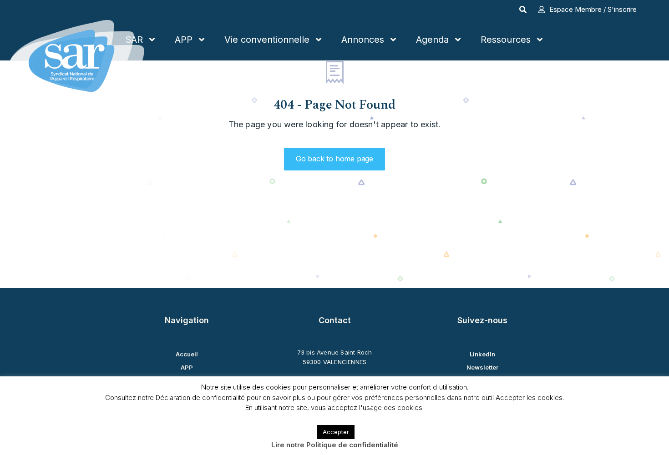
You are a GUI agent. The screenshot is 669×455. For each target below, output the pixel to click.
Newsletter (482, 367)
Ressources (506, 39)
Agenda (432, 39)
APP (184, 39)
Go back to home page (334, 158)
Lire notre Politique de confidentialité (334, 444)
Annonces (362, 39)
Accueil (187, 354)
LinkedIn (482, 354)
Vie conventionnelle (266, 39)
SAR (134, 39)
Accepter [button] (336, 431)
